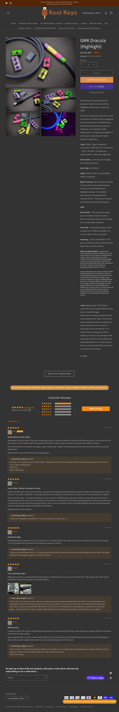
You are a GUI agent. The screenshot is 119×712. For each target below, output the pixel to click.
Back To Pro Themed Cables (59, 374)
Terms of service (61, 706)
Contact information (87, 706)
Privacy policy (50, 706)
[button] (8, 13)
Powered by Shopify (27, 706)
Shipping (83, 56)
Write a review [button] (96, 408)
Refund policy (39, 706)
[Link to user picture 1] (13, 588)
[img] (13, 428)
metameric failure (86, 267)
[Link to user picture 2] (25, 588)
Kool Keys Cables (16, 706)
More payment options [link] (97, 92)
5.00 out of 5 (29, 407)
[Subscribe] (45, 677)
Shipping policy (73, 706)
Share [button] (85, 356)
